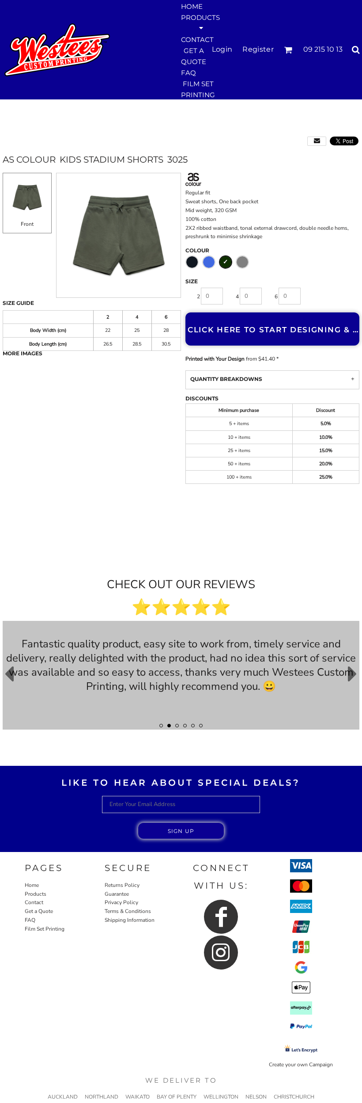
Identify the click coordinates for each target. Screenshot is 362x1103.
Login (222, 49)
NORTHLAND (101, 1096)
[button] (200, 22)
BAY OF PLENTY (176, 1096)
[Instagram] (221, 953)
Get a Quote (39, 911)
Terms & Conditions (128, 911)
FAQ (30, 920)
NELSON (256, 1096)
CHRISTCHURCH (294, 1096)
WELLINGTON (221, 1096)
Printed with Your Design (215, 358)
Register (258, 49)
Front (27, 224)
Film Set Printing (44, 928)
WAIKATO (137, 1096)
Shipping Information (130, 920)
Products (35, 894)
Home (32, 885)
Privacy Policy (121, 902)
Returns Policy (122, 885)
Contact (34, 902)
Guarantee (117, 894)
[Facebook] (221, 917)
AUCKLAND (63, 1096)
